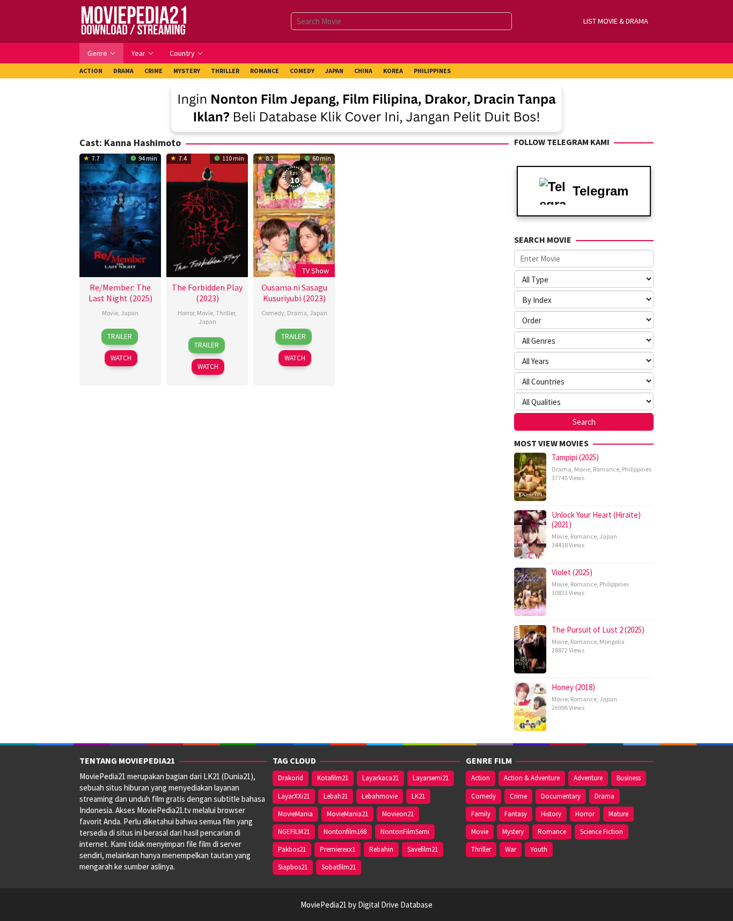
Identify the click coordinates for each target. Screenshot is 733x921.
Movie (110, 313)
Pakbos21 (292, 849)
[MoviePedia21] (133, 21)
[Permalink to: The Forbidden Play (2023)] (207, 214)
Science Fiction (601, 831)
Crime (518, 796)
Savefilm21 (422, 849)
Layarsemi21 (431, 777)
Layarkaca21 (380, 777)
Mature (618, 813)
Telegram (600, 191)
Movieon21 (398, 813)
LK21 (418, 796)
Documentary (561, 796)
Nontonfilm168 (345, 831)
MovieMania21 (347, 813)
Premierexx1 (337, 849)
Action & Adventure (532, 777)
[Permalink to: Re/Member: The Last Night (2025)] (120, 214)
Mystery (513, 831)
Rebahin (381, 849)
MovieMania (295, 813)
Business (629, 777)
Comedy (272, 313)
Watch (121, 357)
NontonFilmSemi (404, 831)
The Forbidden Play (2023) (207, 292)
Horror (186, 313)
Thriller (225, 313)
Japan (129, 313)
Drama (297, 313)
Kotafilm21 (332, 777)
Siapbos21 (292, 867)
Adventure (588, 777)
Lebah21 (336, 796)
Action (480, 777)
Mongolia (612, 641)
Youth (538, 849)
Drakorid (290, 777)
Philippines (636, 469)
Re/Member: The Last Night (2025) (120, 292)
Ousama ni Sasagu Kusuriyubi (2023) (294, 292)
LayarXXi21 (294, 796)
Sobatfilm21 (338, 867)
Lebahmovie (380, 796)
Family (480, 813)
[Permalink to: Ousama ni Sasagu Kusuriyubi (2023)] (294, 214)
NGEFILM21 (294, 831)
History (551, 813)
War (510, 849)
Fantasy (515, 813)
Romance (606, 469)
